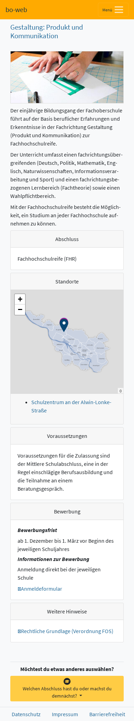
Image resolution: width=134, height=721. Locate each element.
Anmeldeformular (41, 588)
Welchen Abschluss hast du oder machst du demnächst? (67, 692)
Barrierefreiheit (107, 714)
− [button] (20, 309)
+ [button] (20, 299)
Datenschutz (26, 714)
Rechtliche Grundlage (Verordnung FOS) (67, 631)
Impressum (65, 714)
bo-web (16, 9)
